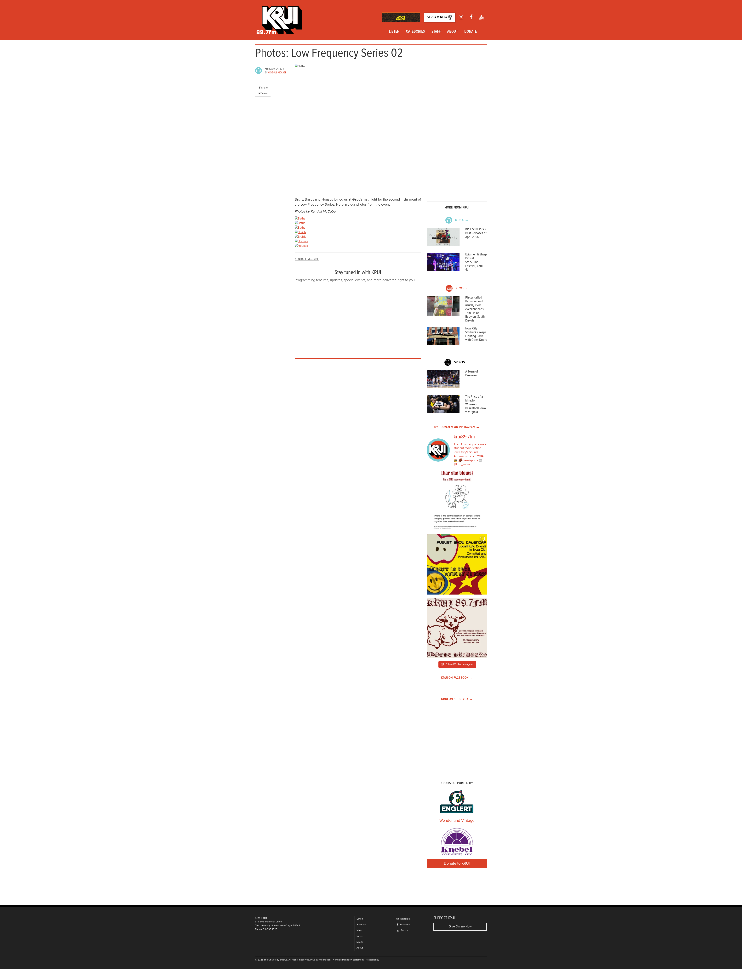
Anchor (404, 930)
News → (461, 288)
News (359, 936)
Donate (470, 31)
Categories (415, 31)
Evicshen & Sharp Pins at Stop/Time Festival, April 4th (476, 262)
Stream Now (437, 17)
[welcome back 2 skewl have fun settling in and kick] (457, 564)
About (452, 31)
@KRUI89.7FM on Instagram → (456, 427)
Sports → (461, 362)
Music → (461, 220)
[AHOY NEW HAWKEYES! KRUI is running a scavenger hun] (457, 501)
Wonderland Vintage (456, 820)
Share (264, 87)
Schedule (361, 924)
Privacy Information (320, 959)
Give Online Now (460, 926)
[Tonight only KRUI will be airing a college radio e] (457, 628)
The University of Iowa (275, 959)
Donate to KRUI (457, 863)
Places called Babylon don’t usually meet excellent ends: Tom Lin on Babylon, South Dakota (475, 309)
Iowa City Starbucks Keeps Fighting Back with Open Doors (476, 334)
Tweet (264, 93)
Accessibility (372, 959)
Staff (436, 31)
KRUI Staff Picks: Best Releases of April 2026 (476, 233)
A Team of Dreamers (471, 373)
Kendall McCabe (277, 72)
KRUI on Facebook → (457, 678)
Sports (360, 942)
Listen (394, 31)
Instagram (404, 918)
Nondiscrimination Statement (348, 959)
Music (360, 930)
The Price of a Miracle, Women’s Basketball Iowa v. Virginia (475, 404)
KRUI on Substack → (457, 699)
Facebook (404, 924)
